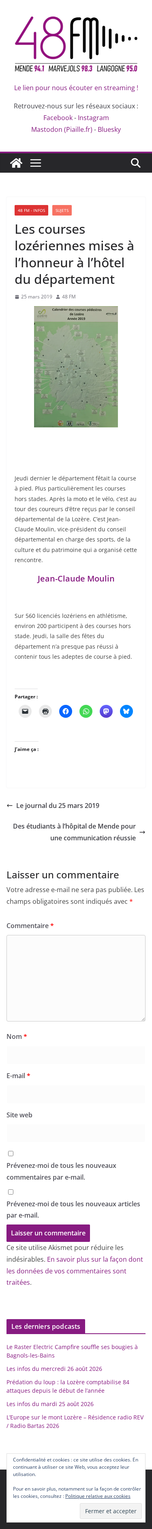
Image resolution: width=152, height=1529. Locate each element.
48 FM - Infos (31, 210)
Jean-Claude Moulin (76, 578)
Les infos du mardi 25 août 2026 (50, 1404)
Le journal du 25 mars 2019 (57, 805)
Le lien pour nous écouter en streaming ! (76, 87)
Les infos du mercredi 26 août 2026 (54, 1369)
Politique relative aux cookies (98, 1496)
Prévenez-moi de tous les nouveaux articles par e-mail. (73, 1209)
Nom (16, 1036)
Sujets (62, 210)
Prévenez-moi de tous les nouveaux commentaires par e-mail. (61, 1171)
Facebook (58, 117)
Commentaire (30, 925)
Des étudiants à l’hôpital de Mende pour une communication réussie (74, 832)
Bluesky (109, 129)
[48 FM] (16, 163)
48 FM (69, 296)
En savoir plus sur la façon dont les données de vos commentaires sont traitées (74, 1271)
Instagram (93, 117)
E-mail (18, 1075)
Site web (19, 1114)
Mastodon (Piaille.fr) (61, 129)
